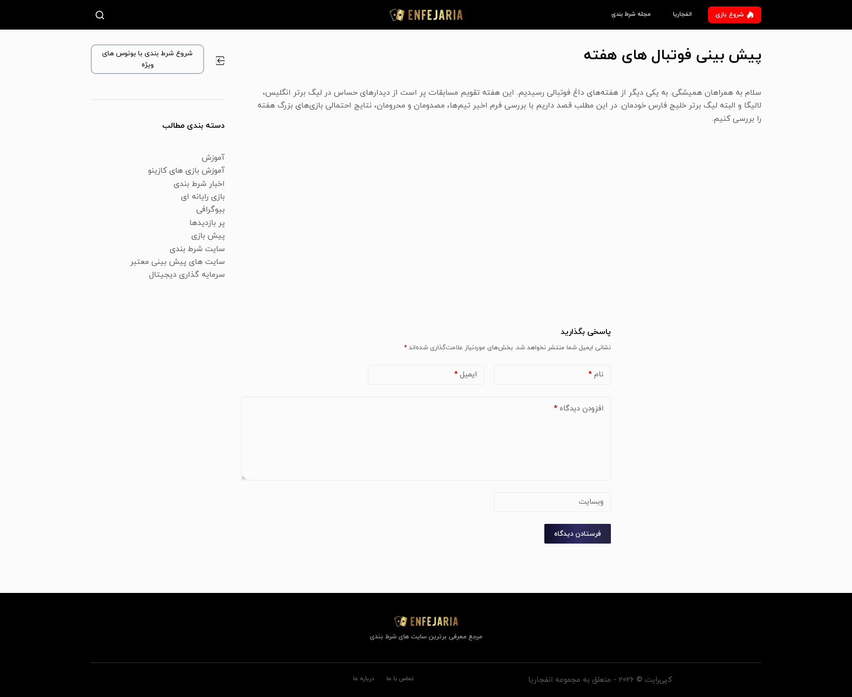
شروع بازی (729, 14)
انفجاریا (682, 14)
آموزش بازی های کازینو (186, 170)
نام (596, 374)
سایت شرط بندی (197, 249)
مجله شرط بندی (631, 14)
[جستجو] (102, 15)
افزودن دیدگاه (579, 409)
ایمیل (465, 374)
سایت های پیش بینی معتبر (177, 262)
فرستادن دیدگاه (577, 534)
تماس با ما (400, 679)
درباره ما (363, 679)
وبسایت (591, 502)
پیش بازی (208, 235)
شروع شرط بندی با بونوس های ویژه (147, 59)
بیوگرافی (210, 209)
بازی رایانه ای (203, 196)
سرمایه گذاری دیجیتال (187, 274)
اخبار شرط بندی (199, 184)
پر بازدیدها (207, 223)
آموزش (213, 157)
